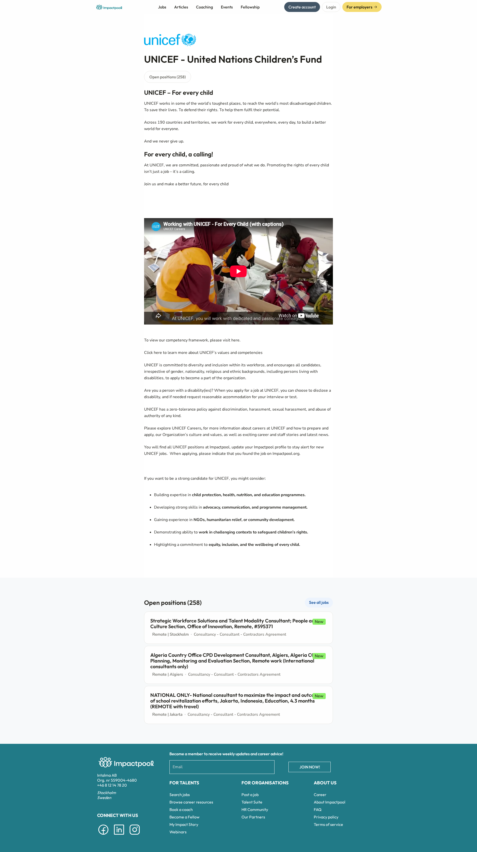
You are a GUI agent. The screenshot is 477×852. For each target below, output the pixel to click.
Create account (302, 6)
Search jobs (179, 794)
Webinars (178, 831)
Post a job (250, 794)
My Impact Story (183, 824)
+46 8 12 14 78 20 (112, 785)
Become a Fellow (184, 816)
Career (320, 794)
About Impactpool (329, 802)
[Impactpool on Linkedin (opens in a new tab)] (119, 835)
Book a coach (181, 809)
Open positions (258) (167, 76)
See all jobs (319, 602)
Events (227, 6)
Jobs (162, 6)
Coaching (204, 6)
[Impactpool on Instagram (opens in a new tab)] (134, 835)
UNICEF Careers (186, 428)
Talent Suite (251, 802)
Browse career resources (191, 802)
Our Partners (253, 816)
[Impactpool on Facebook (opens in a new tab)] (103, 835)
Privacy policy (326, 816)
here (235, 340)
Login (331, 6)
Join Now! (309, 766)
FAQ (317, 809)
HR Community (254, 809)
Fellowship (250, 6)
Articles (181, 6)
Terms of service (328, 824)
